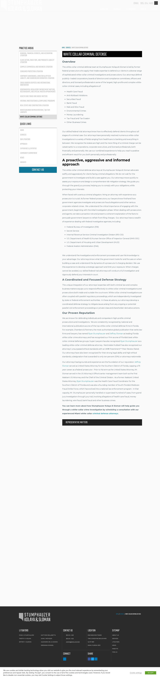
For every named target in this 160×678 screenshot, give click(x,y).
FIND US (154, 9)
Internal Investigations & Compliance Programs (37, 101)
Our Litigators (25, 139)
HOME (63, 47)
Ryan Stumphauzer (129, 341)
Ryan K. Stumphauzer (26, 635)
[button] (38, 170)
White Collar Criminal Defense (31, 117)
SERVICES (117, 9)
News (22, 158)
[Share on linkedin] (95, 659)
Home (22, 130)
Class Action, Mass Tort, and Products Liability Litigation (37, 61)
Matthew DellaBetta (48, 635)
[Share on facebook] (89, 659)
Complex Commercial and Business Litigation (36, 67)
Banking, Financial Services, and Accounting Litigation (36, 54)
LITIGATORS (131, 9)
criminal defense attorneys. (106, 413)
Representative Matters (77, 422)
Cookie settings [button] (136, 673)
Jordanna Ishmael (47, 645)
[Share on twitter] (92, 659)
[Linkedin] (64, 659)
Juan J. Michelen (46, 638)
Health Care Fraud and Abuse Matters (33, 96)
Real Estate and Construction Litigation (34, 105)
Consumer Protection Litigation (31, 71)
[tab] (102, 422)
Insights (23, 162)
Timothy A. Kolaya (25, 638)
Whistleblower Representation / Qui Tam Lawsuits (35, 111)
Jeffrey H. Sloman (25, 642)
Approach (23, 144)
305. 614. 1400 (146, 3)
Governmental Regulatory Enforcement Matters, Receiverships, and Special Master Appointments (37, 91)
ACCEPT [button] (150, 673)
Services (68, 47)
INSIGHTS (115, 648)
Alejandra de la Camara (49, 642)
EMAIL (136, 3)
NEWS (114, 645)
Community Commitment (28, 153)
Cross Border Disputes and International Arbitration (35, 84)
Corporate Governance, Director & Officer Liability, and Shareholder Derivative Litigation (37, 77)
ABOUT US (115, 635)
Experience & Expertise (28, 148)
